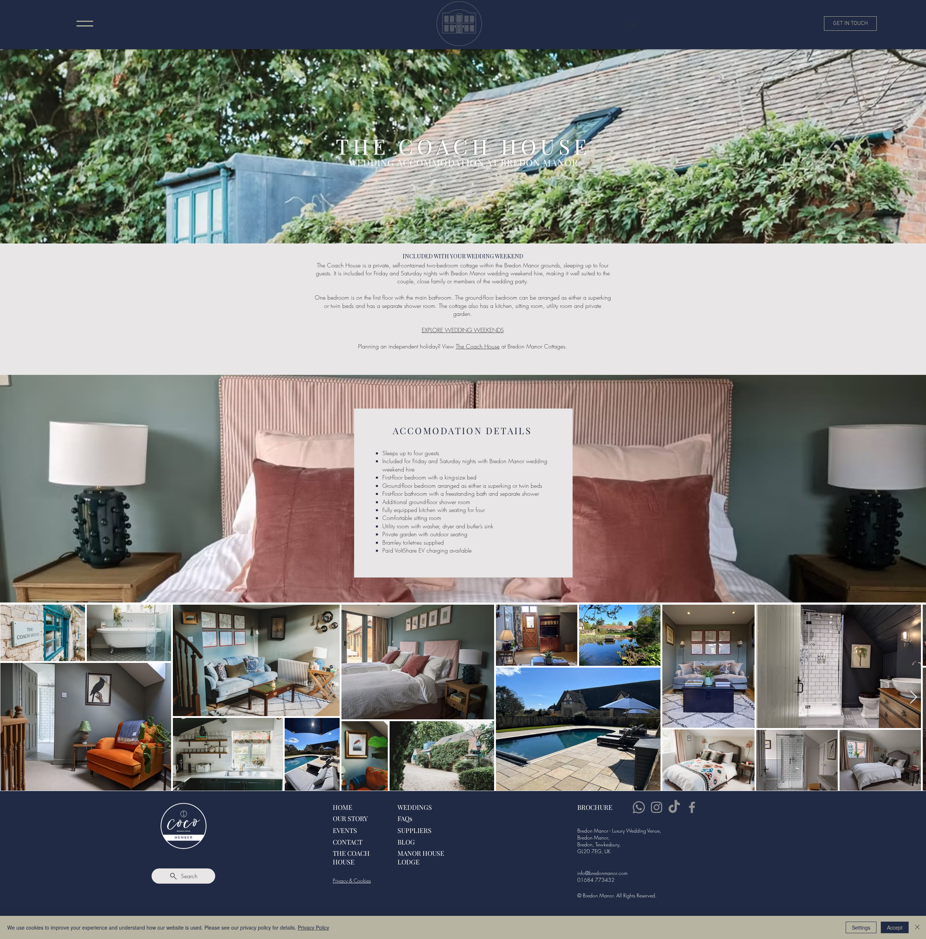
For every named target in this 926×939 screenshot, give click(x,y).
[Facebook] (692, 807)
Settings (861, 927)
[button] (84, 23)
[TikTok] (674, 807)
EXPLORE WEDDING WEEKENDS (463, 330)
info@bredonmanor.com (602, 873)
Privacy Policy (313, 927)
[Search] (632, 24)
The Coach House (478, 346)
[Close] (917, 927)
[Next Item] (913, 697)
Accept (894, 927)
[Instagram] (656, 807)
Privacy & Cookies (352, 880)
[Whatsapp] (638, 807)
